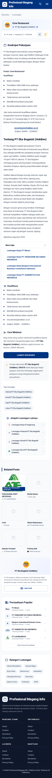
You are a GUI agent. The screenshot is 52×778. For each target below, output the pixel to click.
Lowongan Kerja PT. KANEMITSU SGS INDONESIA (23, 276)
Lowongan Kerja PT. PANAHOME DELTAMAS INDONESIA (26, 258)
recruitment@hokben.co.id (26, 128)
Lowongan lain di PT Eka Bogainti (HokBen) (26, 451)
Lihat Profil (26, 588)
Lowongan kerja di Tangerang (26, 424)
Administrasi (24, 671)
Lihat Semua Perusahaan (26, 645)
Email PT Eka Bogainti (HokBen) (18, 397)
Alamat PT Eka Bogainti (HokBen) (19, 392)
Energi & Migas (31, 666)
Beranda (5, 15)
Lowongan (16, 15)
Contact (5, 730)
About (4, 726)
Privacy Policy (7, 738)
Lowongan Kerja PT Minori (18, 250)
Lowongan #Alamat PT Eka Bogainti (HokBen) (26, 432)
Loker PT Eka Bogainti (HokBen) (18, 408)
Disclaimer (6, 734)
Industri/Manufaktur (14, 666)
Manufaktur (38, 671)
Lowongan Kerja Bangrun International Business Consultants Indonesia (24, 267)
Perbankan (25, 682)
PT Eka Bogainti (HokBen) (25, 27)
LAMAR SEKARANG (26, 355)
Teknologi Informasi (14, 677)
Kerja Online (11, 671)
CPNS (36, 682)
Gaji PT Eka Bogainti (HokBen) (17, 403)
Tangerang (17, 34)
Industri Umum (12, 682)
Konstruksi (29, 677)
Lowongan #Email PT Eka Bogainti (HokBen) (26, 442)
